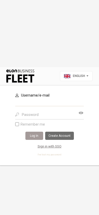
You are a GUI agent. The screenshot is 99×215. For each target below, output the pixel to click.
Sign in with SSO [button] (49, 146)
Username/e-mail (35, 95)
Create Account (59, 136)
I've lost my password (49, 154)
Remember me (33, 124)
